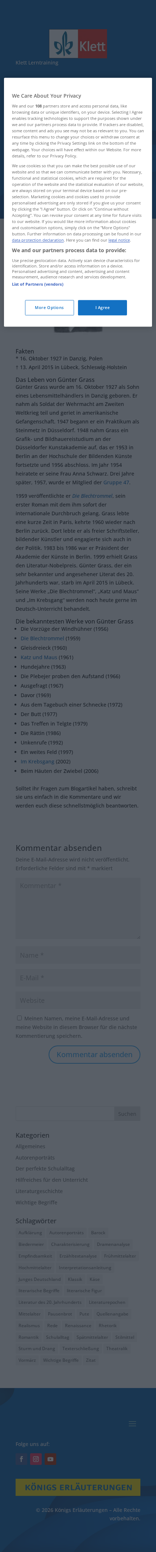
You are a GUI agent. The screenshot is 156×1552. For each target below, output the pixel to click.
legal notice (119, 240)
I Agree (102, 307)
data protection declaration (38, 240)
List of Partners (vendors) (37, 284)
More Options (49, 307)
